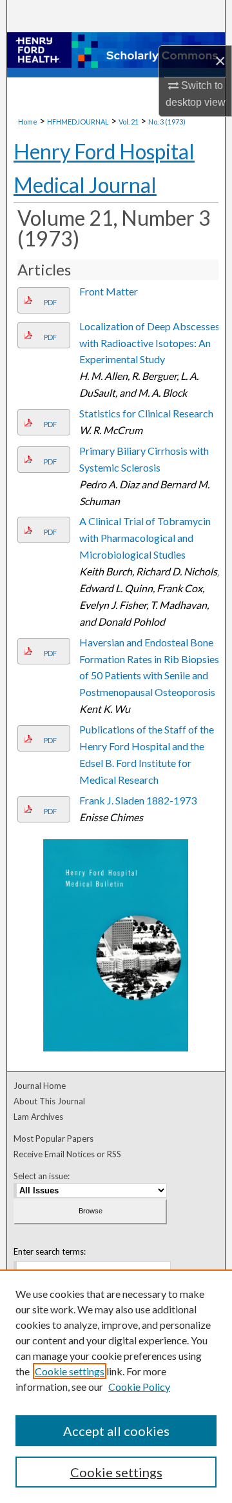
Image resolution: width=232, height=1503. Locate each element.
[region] (116, 1386)
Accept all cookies (116, 1430)
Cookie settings (69, 1371)
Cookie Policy (139, 1386)
